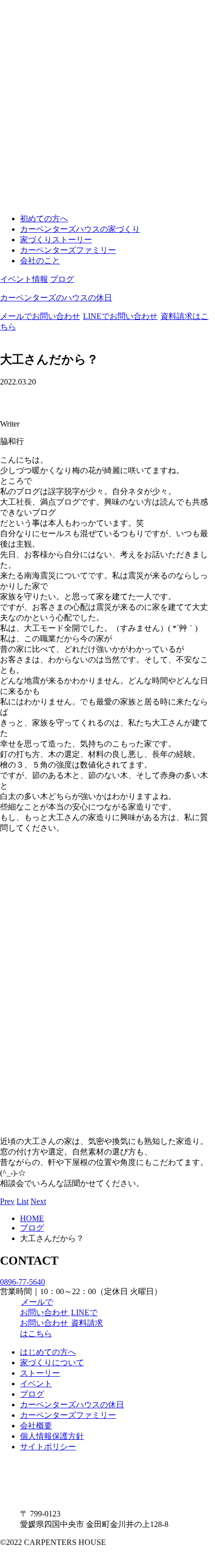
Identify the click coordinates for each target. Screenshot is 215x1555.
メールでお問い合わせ (40, 316)
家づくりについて (52, 1362)
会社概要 (36, 1425)
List (22, 1201)
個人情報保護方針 (52, 1436)
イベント (36, 1383)
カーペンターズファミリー (68, 250)
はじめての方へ (48, 1352)
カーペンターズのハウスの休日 (56, 297)
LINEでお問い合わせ (120, 316)
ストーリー (40, 1373)
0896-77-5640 (22, 1282)
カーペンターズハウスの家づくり (80, 229)
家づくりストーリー (56, 239)
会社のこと (40, 260)
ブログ (62, 279)
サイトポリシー (48, 1446)
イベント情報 (24, 279)
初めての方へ (44, 218)
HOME (32, 1218)
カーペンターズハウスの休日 (72, 1404)
